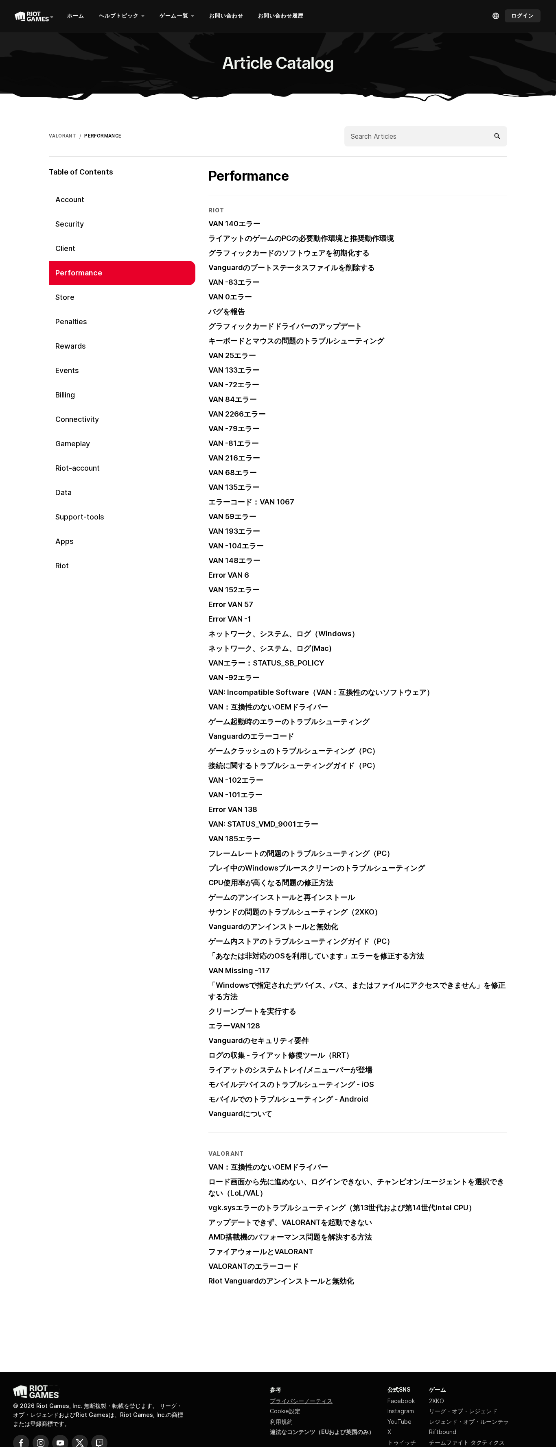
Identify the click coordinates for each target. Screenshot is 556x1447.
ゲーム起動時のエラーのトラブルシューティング (289, 721)
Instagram (400, 1411)
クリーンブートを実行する (252, 1011)
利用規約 (281, 1421)
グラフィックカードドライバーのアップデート (285, 326)
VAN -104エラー (236, 545)
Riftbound (442, 1431)
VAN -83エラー (234, 282)
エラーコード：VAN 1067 (251, 502)
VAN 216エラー (234, 458)
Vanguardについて (240, 1113)
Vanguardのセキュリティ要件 (258, 1040)
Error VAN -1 (229, 619)
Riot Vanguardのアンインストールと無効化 (281, 1281)
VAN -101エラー (235, 794)
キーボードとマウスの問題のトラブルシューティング (296, 340)
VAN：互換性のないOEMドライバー (268, 707)
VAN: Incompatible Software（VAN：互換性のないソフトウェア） (321, 692)
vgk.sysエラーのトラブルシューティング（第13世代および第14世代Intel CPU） (342, 1207)
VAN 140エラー (234, 223)
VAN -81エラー (233, 443)
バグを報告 (226, 311)
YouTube (399, 1421)
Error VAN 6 (228, 575)
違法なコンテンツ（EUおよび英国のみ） (322, 1431)
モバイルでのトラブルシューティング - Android (288, 1099)
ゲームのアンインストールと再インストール (281, 897)
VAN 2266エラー (237, 414)
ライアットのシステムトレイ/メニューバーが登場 (290, 1069)
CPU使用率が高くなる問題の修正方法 (270, 882)
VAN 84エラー (232, 399)
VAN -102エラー (235, 780)
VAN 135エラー (234, 487)
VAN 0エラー (230, 296)
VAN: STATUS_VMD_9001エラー (263, 824)
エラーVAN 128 (234, 1025)
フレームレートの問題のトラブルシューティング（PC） (301, 853)
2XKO (436, 1400)
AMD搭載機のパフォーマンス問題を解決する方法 (290, 1237)
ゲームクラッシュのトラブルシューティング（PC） (293, 750)
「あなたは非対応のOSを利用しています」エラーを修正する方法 (316, 956)
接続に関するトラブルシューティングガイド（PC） (293, 765)
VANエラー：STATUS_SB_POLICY (266, 663)
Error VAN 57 (230, 604)
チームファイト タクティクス (467, 1442)
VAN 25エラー (232, 355)
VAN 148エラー (234, 560)
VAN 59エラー (232, 516)
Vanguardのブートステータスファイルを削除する (291, 267)
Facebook (401, 1400)
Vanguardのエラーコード (251, 736)
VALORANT (62, 136)
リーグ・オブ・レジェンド (463, 1411)
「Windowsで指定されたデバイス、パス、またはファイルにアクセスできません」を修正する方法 (357, 991)
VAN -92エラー (234, 677)
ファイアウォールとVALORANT (260, 1251)
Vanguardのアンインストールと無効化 (273, 926)
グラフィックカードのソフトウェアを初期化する (289, 253)
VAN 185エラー (234, 838)
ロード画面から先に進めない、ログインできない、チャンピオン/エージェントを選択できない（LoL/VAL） (356, 1187)
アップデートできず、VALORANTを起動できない (290, 1222)
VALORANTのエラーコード (253, 1266)
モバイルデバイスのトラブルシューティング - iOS (291, 1084)
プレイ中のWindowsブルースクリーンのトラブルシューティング (316, 868)
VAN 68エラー (232, 472)
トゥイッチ (401, 1442)
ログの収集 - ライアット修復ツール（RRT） (280, 1055)
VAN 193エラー (234, 531)
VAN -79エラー (234, 428)
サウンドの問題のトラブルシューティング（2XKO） (295, 912)
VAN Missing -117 (239, 970)
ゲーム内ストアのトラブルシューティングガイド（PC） (301, 941)
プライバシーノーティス (301, 1400)
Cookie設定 (285, 1411)
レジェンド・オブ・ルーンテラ (469, 1421)
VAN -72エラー (233, 384)
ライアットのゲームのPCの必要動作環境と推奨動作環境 (301, 238)
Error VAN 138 (232, 809)
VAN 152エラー (234, 589)
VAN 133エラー (234, 370)
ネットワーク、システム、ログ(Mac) (270, 648)
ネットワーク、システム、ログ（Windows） (283, 633)
